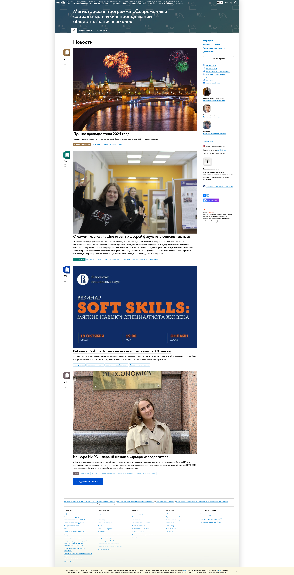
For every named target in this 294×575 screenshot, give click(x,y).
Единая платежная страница (73, 559)
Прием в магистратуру (105, 529)
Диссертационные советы (141, 523)
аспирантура (114, 259)
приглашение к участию (95, 365)
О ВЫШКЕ (68, 510)
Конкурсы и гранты (138, 532)
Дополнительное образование (108, 535)
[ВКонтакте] (204, 195)
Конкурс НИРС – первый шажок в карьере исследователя (120, 456)
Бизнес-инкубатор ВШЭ (106, 541)
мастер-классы (79, 365)
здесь (185, 571)
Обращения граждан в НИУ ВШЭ (75, 532)
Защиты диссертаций (139, 526)
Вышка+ (100, 526)
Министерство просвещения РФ (211, 519)
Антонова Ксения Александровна (214, 100)
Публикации (170, 532)
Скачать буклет (218, 58)
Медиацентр (170, 526)
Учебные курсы (211, 65)
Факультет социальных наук (113, 145)
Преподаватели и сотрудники (74, 523)
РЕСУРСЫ (170, 510)
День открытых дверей (130, 259)
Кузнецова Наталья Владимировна (214, 133)
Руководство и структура (72, 517)
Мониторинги (136, 520)
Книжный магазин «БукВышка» (175, 520)
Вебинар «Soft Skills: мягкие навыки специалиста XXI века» (122, 351)
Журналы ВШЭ (171, 529)
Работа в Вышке (69, 562)
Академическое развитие (140, 529)
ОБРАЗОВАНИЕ (104, 510)
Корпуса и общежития (71, 526)
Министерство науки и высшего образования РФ (210, 515)
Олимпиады (101, 520)
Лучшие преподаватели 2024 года (101, 133)
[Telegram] (207, 195)
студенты (94, 474)
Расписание (209, 80)
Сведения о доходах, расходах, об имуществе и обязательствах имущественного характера (75, 543)
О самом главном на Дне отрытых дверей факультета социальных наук (131, 236)
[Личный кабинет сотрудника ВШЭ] (231, 2)
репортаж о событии (107, 474)
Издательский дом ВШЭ (173, 517)
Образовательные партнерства (108, 544)
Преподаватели (211, 68)
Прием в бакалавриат (105, 523)
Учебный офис (208, 141)
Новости (87, 504)
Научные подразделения (140, 514)
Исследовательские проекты (141, 517)
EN (221, 2)
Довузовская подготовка (106, 517)
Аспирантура (102, 532)
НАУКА (135, 510)
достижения (97, 145)
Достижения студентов (126, 474)
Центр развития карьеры (106, 538)
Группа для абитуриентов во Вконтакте (219, 186)
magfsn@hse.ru (222, 150)
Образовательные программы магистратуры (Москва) (135, 501)
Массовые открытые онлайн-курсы (211, 522)
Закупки (66, 529)
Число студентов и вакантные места (218, 71)
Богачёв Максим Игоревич (211, 117)
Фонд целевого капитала (72, 535)
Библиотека (170, 514)
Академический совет (213, 83)
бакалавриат (90, 259)
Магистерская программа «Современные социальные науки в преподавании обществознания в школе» (120, 16)
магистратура (102, 259)
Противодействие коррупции (74, 538)
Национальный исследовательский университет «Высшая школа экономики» (89, 501)
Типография (170, 523)
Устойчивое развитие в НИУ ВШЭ (75, 520)
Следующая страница (87, 481)
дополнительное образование (116, 365)
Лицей (100, 514)
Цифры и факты (69, 514)
